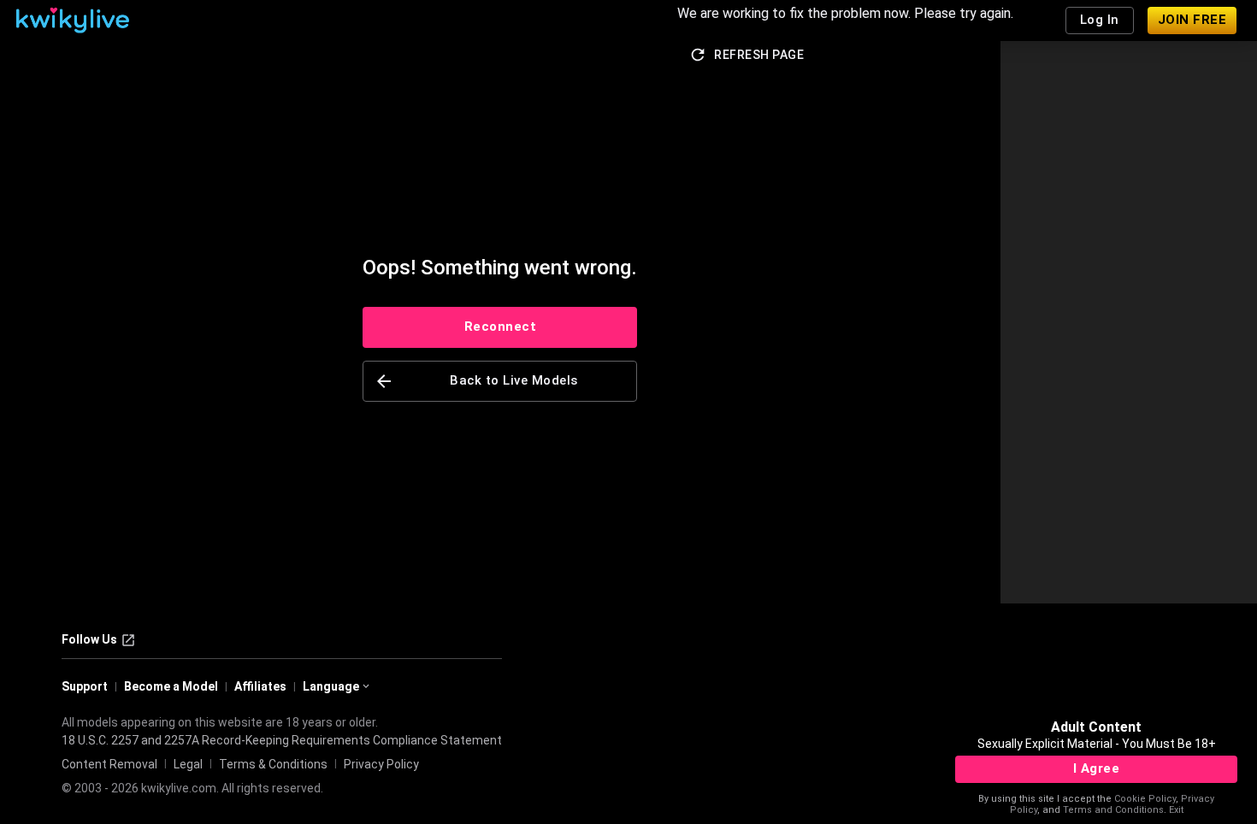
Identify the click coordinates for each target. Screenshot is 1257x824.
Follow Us (89, 639)
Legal (188, 764)
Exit (1176, 809)
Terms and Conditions (1113, 809)
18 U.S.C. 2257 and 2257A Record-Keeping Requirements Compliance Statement (282, 740)
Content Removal (109, 764)
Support (85, 686)
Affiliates (260, 686)
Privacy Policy (381, 764)
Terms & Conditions (273, 764)
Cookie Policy (1145, 798)
